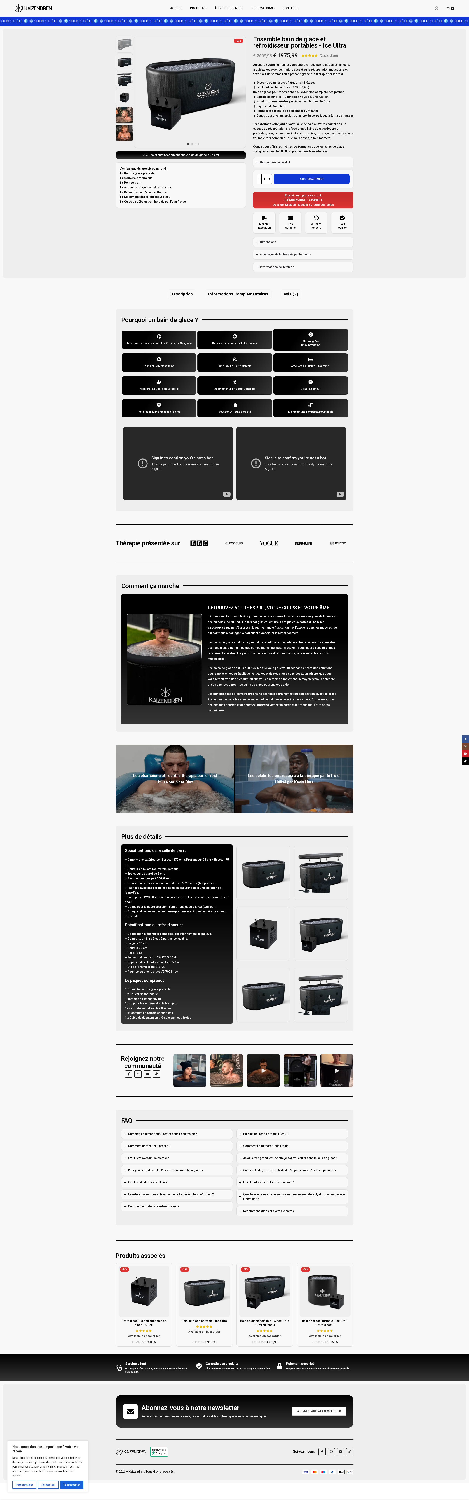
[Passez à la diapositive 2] (192, 144)
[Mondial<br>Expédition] (264, 217)
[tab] (182, 294)
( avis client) (329, 55)
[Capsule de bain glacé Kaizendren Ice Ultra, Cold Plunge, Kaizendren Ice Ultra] (204, 1291)
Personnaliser (24, 1484)
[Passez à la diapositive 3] (195, 144)
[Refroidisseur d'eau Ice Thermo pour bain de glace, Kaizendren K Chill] (144, 1291)
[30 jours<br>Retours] (316, 217)
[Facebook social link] (128, 1074)
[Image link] (131, 1451)
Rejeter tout (48, 1484)
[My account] (436, 8)
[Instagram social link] (138, 1074)
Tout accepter (72, 1484)
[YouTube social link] (147, 1074)
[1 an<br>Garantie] (290, 217)
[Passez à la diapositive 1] (188, 144)
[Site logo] (33, 8)
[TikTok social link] (156, 1074)
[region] (47, 1467)
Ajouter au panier (311, 179)
